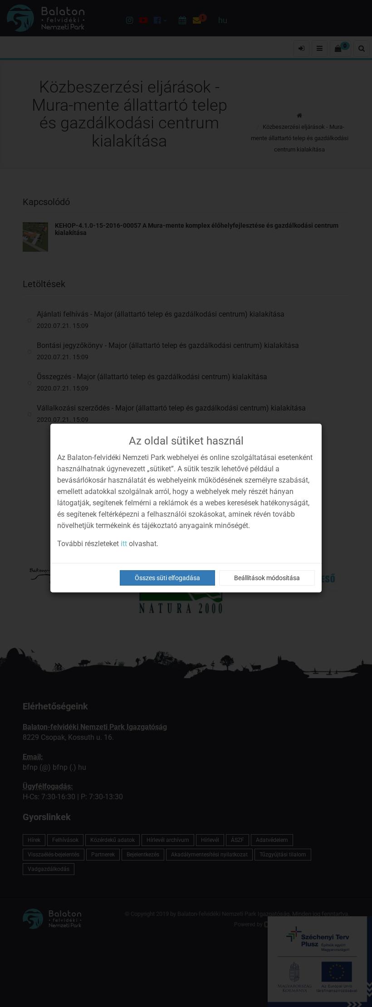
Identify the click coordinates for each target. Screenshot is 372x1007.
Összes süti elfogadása (167, 578)
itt (124, 543)
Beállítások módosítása (267, 578)
